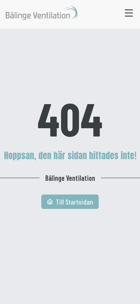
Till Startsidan (74, 201)
